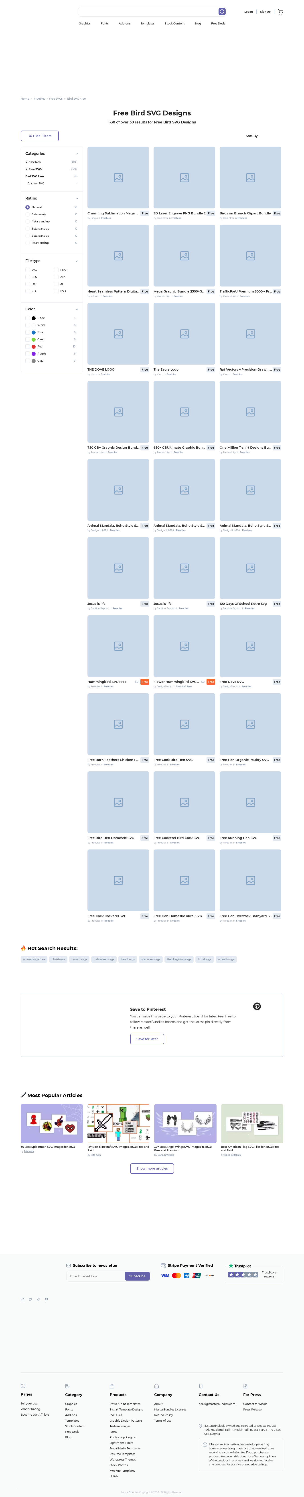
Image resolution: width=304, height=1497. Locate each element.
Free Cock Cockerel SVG (106, 916)
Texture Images (120, 1426)
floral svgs (204, 959)
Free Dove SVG (232, 682)
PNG (63, 269)
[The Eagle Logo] (184, 334)
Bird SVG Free (34, 176)
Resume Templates (122, 1454)
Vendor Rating (30, 1409)
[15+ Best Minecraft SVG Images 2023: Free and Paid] (118, 1123)
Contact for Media (255, 1404)
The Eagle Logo (166, 369)
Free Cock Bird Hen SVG (173, 760)
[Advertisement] (152, 61)
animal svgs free (34, 959)
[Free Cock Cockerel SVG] (118, 880)
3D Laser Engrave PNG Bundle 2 (180, 213)
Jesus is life (96, 604)
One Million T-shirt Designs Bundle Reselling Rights (246, 448)
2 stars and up (40, 235)
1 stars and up (40, 242)
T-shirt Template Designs (126, 1409)
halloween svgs (104, 959)
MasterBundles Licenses (170, 1409)
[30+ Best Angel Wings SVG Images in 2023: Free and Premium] (185, 1123)
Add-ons (124, 23)
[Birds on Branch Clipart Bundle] (250, 177)
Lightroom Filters (121, 1443)
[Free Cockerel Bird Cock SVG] (184, 802)
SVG (34, 269)
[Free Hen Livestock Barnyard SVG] (250, 880)
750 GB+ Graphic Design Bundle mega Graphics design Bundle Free (113, 448)
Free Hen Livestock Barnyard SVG (246, 916)
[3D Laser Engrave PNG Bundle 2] (184, 177)
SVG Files (116, 1415)
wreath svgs (226, 959)
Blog (198, 23)
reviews (269, 1276)
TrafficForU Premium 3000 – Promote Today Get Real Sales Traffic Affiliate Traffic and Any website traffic (246, 291)
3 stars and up (40, 228)
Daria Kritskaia (166, 1155)
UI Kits (114, 1476)
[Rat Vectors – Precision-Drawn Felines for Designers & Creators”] (250, 334)
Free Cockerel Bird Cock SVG (177, 838)
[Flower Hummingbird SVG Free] (184, 646)
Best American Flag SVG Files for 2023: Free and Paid (250, 1148)
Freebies (34, 162)
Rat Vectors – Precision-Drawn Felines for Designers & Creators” (246, 369)
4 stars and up (41, 221)
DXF (34, 284)
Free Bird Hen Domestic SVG (110, 838)
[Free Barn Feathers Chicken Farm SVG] (118, 724)
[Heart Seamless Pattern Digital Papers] (118, 255)
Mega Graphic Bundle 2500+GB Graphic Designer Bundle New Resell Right (180, 291)
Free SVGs (35, 169)
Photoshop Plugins (123, 1437)
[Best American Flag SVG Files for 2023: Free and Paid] (252, 1123)
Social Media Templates (125, 1448)
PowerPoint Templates (125, 1404)
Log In (248, 11)
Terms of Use (162, 1420)
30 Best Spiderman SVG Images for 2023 (48, 1146)
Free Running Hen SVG (238, 838)
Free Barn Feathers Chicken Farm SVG (113, 760)
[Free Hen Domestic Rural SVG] (184, 880)
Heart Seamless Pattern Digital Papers (113, 291)
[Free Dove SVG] (250, 646)
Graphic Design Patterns (126, 1420)
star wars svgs (150, 959)
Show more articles (152, 1168)
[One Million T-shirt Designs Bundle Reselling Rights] (250, 412)
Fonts (105, 23)
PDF (34, 291)
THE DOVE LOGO (101, 369)
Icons (113, 1431)
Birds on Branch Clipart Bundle (245, 213)
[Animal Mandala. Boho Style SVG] (118, 490)
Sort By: (252, 136)
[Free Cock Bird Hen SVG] (184, 724)
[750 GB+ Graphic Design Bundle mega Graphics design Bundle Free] (118, 412)
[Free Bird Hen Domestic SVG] (118, 802)
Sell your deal (29, 1403)
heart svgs (128, 959)
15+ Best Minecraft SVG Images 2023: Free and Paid (118, 1148)
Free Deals (218, 23)
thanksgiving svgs (179, 959)
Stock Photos (119, 1465)
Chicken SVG (36, 183)
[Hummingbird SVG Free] (118, 646)
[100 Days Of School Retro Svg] (250, 568)
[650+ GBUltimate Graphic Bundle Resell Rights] (184, 412)
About (158, 1404)
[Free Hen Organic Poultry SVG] (250, 724)
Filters (42, 136)
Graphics (85, 23)
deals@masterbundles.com (217, 1404)
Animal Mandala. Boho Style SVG (113, 526)
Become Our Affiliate (35, 1414)
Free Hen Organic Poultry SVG (244, 760)
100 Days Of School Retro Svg (243, 604)
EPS (34, 276)
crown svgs (79, 959)
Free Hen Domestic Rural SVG (178, 916)
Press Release (252, 1409)
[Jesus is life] (118, 568)
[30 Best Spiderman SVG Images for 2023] (52, 1123)
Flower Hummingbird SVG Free (176, 682)
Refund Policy (163, 1415)
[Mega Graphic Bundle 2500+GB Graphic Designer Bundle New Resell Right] (184, 255)
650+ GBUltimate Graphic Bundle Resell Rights (180, 448)
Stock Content (174, 23)
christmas (58, 959)
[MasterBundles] (35, 12)
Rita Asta (29, 1151)
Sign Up (265, 11)
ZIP (62, 276)
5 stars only (39, 214)
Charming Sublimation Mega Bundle (113, 213)
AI (61, 284)
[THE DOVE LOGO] (118, 334)
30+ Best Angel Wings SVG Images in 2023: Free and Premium (183, 1148)
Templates (147, 23)
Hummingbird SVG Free (107, 682)
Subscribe (137, 1276)
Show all (37, 207)
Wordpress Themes (123, 1459)
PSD (63, 291)
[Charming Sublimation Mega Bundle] (118, 177)
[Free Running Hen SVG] (250, 802)
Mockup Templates (122, 1470)
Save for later (147, 1039)
